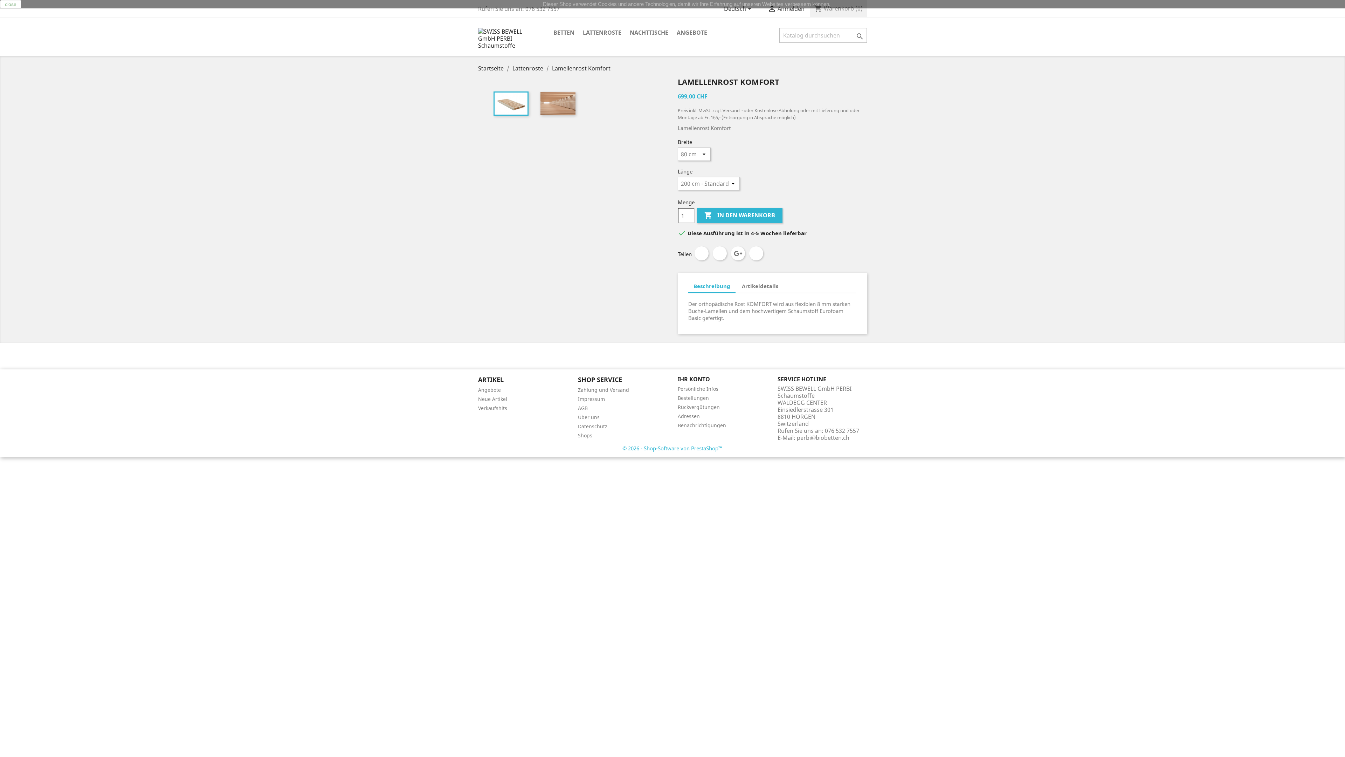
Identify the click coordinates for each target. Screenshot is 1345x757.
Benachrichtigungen (702, 425)
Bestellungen (693, 398)
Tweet (720, 253)
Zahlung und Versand (603, 390)
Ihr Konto (694, 379)
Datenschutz (592, 426)
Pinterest (756, 253)
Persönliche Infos (698, 389)
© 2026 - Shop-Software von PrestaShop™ (672, 448)
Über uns (589, 417)
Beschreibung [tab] (712, 285)
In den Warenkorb (739, 215)
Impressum (591, 399)
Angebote (489, 390)
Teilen (702, 253)
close (10, 4)
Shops (585, 435)
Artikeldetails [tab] (760, 285)
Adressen (689, 416)
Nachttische (649, 32)
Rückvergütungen (699, 407)
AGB (583, 408)
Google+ (738, 253)
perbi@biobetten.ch (823, 438)
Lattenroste (602, 32)
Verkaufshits (492, 408)
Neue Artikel (492, 399)
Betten (563, 32)
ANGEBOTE (692, 32)
